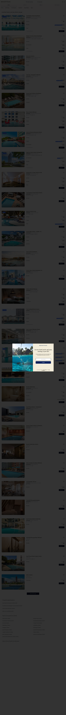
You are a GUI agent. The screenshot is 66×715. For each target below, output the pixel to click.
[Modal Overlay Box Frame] (33, 357)
